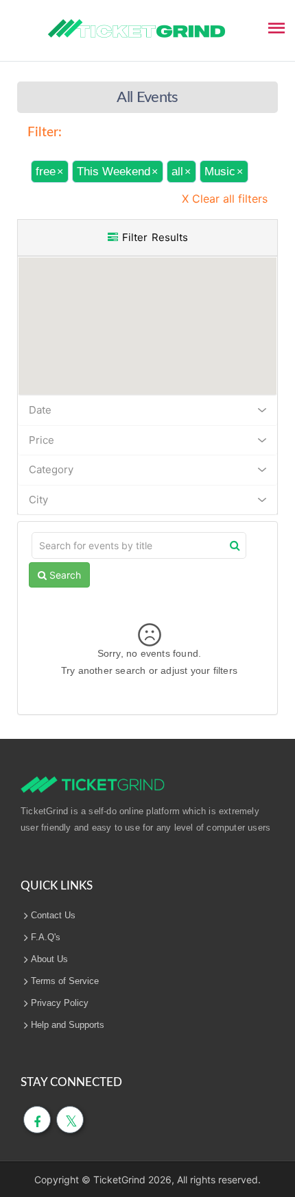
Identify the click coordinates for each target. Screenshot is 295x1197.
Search (64, 575)
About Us (49, 959)
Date (40, 409)
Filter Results (153, 237)
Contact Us (53, 915)
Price (41, 439)
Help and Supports (67, 1025)
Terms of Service (65, 981)
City (38, 499)
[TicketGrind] (136, 28)
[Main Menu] (276, 27)
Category (51, 469)
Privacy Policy (59, 1003)
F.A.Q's (45, 937)
